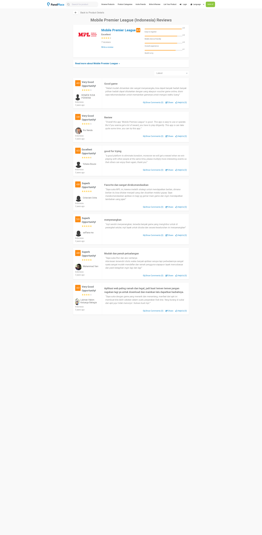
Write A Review (154, 4)
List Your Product (170, 4)
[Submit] (69, 4)
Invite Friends (141, 4)
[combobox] (82, 4)
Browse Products (108, 4)
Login (184, 4)
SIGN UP (210, 4)
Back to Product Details (92, 12)
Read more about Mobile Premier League (96, 63)
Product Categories (125, 4)
